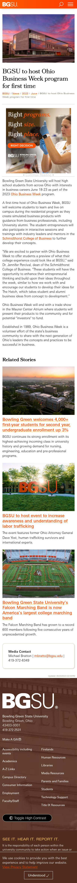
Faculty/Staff (10, 801)
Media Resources (52, 773)
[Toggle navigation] (70, 4)
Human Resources (53, 757)
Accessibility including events (17, 751)
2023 (25, 93)
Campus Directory (14, 777)
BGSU (6, 93)
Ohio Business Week (26, 194)
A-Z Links (8, 769)
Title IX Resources (53, 805)
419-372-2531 (11, 730)
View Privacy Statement (20, 867)
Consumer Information (17, 785)
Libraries (47, 765)
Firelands (47, 749)
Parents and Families (55, 781)
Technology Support (54, 797)
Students (47, 789)
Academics (9, 761)
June (34, 93)
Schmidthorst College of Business (27, 238)
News (15, 93)
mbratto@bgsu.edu (48, 656)
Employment (10, 793)
